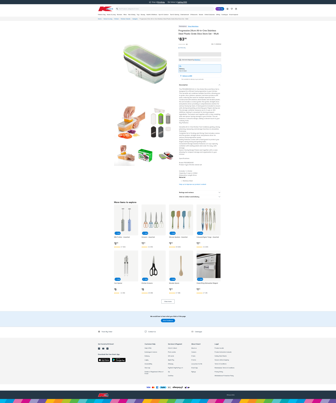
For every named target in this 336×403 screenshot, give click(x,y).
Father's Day (102, 14)
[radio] (145, 64)
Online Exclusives (209, 14)
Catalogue (224, 14)
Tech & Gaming (174, 14)
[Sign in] (227, 9)
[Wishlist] (232, 9)
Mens (125, 14)
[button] (236, 9)
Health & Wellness (151, 14)
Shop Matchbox (193, 26)
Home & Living (111, 14)
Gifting (218, 14)
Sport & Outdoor (164, 14)
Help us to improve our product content (192, 184)
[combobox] (164, 9)
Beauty (143, 14)
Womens (119, 14)
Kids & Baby (131, 14)
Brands (201, 14)
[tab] (199, 68)
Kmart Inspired (233, 14)
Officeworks (194, 14)
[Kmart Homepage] (105, 8)
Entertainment (185, 14)
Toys (138, 14)
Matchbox (197, 59)
